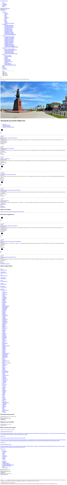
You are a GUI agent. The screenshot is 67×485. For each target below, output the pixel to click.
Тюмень (4, 396)
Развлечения (5, 24)
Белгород (4, 301)
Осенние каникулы (8, 64)
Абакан (4, 291)
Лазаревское (5, 340)
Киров (4, 332)
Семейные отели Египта (9, 40)
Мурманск (4, 348)
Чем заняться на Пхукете (9, 31)
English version (5, 467)
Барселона (6, 13)
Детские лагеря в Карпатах (9, 52)
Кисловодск (5, 333)
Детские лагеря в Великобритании (11, 49)
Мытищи (4, 350)
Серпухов (4, 380)
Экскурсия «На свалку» (4, 200)
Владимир (4, 309)
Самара (4, 374)
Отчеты (4, 459)
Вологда (4, 311)
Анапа (4, 295)
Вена (5, 15)
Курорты (4, 11)
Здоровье (6, 57)
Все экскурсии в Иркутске (5, 263)
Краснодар (4, 336)
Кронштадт (5, 338)
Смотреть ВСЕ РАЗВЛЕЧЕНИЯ (10, 34)
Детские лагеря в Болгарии (9, 48)
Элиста (4, 409)
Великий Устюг (5, 306)
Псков (4, 369)
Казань (4, 327)
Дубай (6, 16)
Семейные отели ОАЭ (9, 43)
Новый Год (7, 62)
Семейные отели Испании (9, 41)
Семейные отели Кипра (9, 42)
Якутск (4, 411)
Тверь (4, 389)
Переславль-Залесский (7, 362)
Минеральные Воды (6, 345)
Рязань (4, 373)
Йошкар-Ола (5, 326)
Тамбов (4, 388)
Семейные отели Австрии (9, 36)
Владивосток (5, 307)
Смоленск (4, 381)
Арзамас (4, 296)
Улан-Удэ (4, 398)
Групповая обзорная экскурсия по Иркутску (8, 257)
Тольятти (4, 392)
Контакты (4, 5)
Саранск (4, 376)
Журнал (4, 54)
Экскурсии (4, 3)
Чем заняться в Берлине (9, 26)
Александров (5, 294)
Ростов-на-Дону (5, 372)
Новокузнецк (5, 355)
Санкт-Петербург (6, 375)
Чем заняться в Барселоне (9, 25)
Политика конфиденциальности (8, 464)
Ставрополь (5, 384)
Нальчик (4, 352)
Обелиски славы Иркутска (5, 158)
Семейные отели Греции (9, 39)
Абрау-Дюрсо (5, 292)
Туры (3, 2)
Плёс (3, 366)
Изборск (4, 325)
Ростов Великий (5, 371)
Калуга (4, 329)
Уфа (3, 400)
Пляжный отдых (8, 60)
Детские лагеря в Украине (9, 50)
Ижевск (4, 324)
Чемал (4, 405)
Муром (4, 349)
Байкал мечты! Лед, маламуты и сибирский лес (8, 137)
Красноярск (5, 337)
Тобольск (4, 391)
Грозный (4, 317)
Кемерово (4, 330)
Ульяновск (4, 399)
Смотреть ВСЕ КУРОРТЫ (9, 23)
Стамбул (6, 22)
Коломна (4, 334)
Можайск (4, 346)
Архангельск (5, 297)
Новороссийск (5, 356)
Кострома (4, 335)
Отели (4, 35)
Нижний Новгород (6, 353)
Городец (4, 316)
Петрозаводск (5, 364)
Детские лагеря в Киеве (9, 51)
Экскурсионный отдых (9, 61)
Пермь (4, 363)
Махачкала (4, 343)
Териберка (4, 390)
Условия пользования (6, 463)
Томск (4, 393)
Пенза (4, 361)
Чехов (4, 407)
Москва (4, 347)
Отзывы (4, 457)
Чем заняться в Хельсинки (9, 33)
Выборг (4, 313)
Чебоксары (4, 403)
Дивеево (4, 318)
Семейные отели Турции (9, 45)
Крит (5, 19)
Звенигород (5, 322)
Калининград (5, 328)
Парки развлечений (8, 56)
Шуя (3, 408)
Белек (6, 14)
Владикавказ (5, 308)
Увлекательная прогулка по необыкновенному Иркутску (10, 190)
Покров (4, 368)
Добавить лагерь (5, 462)
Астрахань (4, 298)
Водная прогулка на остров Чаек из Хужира (8, 174)
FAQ (3, 466)
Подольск (4, 367)
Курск (4, 339)
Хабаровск (4, 401)
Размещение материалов (7, 465)
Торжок (4, 394)
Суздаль (4, 385)
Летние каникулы (8, 63)
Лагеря (4, 47)
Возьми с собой (7, 59)
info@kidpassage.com (4, 0)
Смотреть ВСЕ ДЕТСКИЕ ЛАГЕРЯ (11, 53)
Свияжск (4, 378)
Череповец (4, 406)
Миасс (4, 344)
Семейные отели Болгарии (9, 37)
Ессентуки (4, 320)
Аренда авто (5, 4)
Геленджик (4, 314)
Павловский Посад (6, 360)
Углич (4, 397)
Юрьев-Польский (6, 410)
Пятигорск (4, 370)
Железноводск (5, 321)
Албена (6, 12)
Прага (6, 20)
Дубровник (7, 17)
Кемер (6, 18)
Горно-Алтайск (5, 315)
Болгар (4, 303)
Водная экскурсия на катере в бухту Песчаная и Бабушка (10, 241)
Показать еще (2, 207)
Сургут (4, 386)
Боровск (4, 304)
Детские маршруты (8, 55)
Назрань (4, 351)
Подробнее (2, 143)
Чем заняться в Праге (8, 30)
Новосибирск (5, 357)
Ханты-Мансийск (6, 402)
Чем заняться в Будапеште (9, 27)
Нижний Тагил (5, 354)
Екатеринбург (5, 319)
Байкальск (4, 299)
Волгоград (4, 310)
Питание (6, 58)
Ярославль (4, 412)
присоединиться (3, 425)
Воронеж (4, 312)
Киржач (4, 331)
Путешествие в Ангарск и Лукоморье (7, 148)
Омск (3, 358)
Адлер (4, 293)
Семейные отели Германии (9, 38)
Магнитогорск (5, 342)
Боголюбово (5, 302)
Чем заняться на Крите (9, 29)
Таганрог (4, 387)
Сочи (3, 383)
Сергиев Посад (5, 379)
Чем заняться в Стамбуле (9, 32)
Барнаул (4, 300)
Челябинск (4, 404)
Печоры (4, 365)
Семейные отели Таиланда (9, 44)
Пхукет (6, 21)
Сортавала (4, 382)
